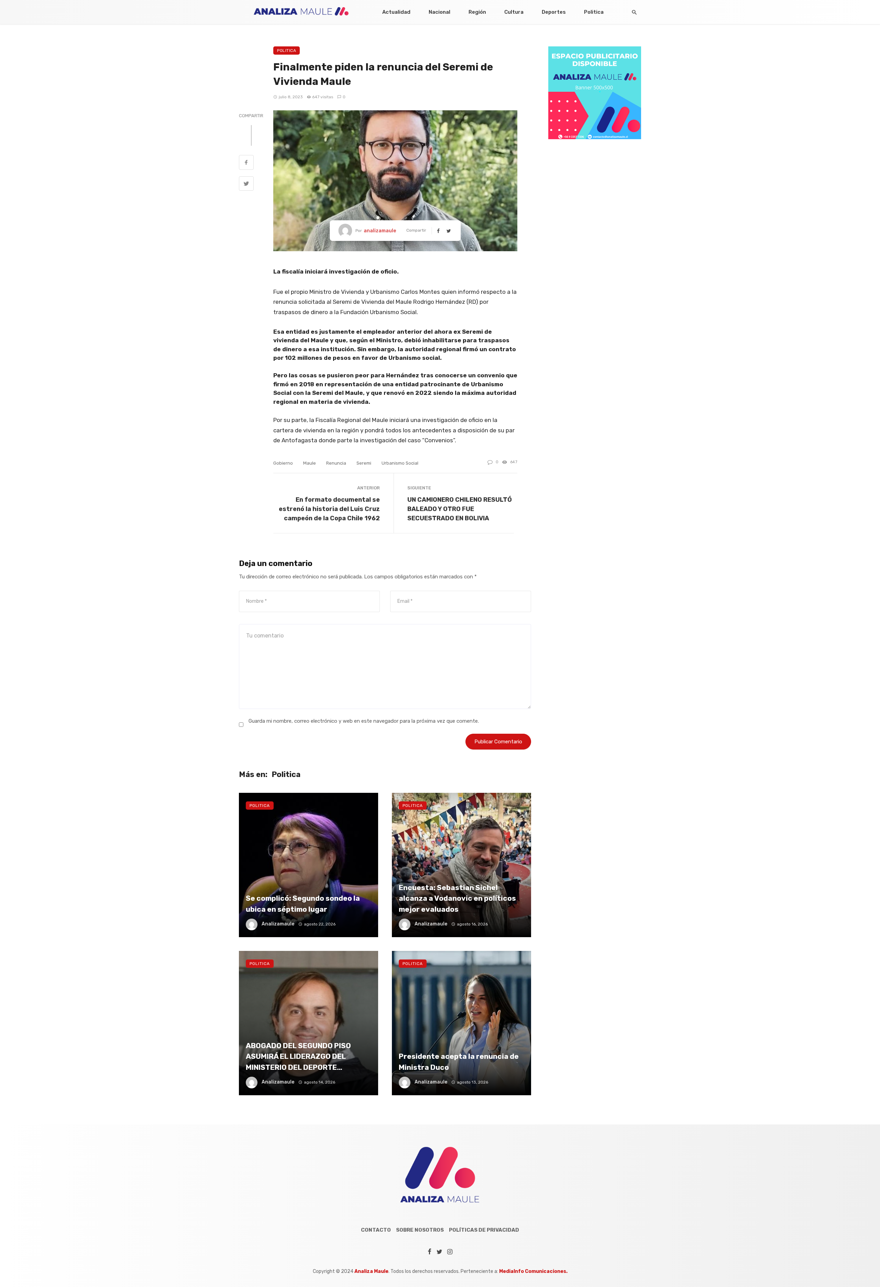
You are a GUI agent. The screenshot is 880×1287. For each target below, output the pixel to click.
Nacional (439, 12)
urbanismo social (400, 463)
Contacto (376, 1230)
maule (309, 463)
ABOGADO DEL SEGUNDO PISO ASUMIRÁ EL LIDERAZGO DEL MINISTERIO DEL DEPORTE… (298, 1056)
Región (477, 12)
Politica (594, 12)
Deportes (554, 12)
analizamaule (380, 231)
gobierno (283, 463)
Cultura (514, 12)
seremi (363, 463)
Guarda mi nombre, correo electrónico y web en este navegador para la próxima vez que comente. (364, 721)
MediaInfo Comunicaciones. (533, 1271)
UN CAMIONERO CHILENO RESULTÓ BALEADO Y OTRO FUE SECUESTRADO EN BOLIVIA (459, 509)
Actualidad (396, 12)
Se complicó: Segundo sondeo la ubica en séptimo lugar (303, 903)
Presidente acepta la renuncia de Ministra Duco (459, 1062)
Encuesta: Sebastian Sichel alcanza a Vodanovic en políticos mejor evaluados (457, 898)
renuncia (336, 463)
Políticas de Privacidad (484, 1230)
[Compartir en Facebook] (246, 163)
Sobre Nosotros (420, 1230)
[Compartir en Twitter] (246, 184)
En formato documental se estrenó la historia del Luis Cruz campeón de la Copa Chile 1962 (329, 509)
